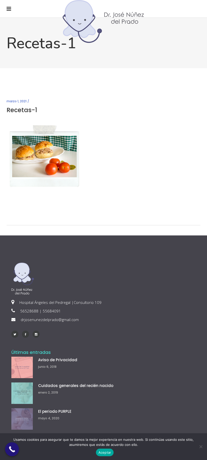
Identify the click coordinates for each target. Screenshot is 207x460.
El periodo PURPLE (54, 411)
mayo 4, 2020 (48, 418)
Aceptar (104, 452)
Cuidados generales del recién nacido (75, 385)
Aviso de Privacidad (57, 359)
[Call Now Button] (12, 449)
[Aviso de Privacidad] (22, 367)
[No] (200, 446)
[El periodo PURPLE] (22, 419)
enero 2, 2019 (48, 392)
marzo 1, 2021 (17, 101)
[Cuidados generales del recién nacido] (22, 393)
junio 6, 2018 (47, 367)
